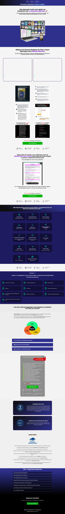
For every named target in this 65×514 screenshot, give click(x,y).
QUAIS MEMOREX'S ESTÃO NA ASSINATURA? (20, 475)
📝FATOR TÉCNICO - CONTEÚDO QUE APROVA (22, 349)
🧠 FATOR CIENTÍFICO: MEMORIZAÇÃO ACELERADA (23, 340)
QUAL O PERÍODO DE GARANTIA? (19, 490)
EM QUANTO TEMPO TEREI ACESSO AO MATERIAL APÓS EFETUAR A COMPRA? (26, 480)
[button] (32, 340)
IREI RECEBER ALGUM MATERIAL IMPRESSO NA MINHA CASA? (23, 487)
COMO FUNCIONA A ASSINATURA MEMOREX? (20, 472)
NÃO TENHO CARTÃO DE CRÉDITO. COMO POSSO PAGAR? (23, 482)
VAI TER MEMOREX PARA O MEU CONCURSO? (21, 477)
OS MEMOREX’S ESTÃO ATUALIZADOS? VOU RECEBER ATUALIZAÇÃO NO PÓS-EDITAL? (27, 485)
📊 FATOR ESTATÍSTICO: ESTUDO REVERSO (21, 344)
